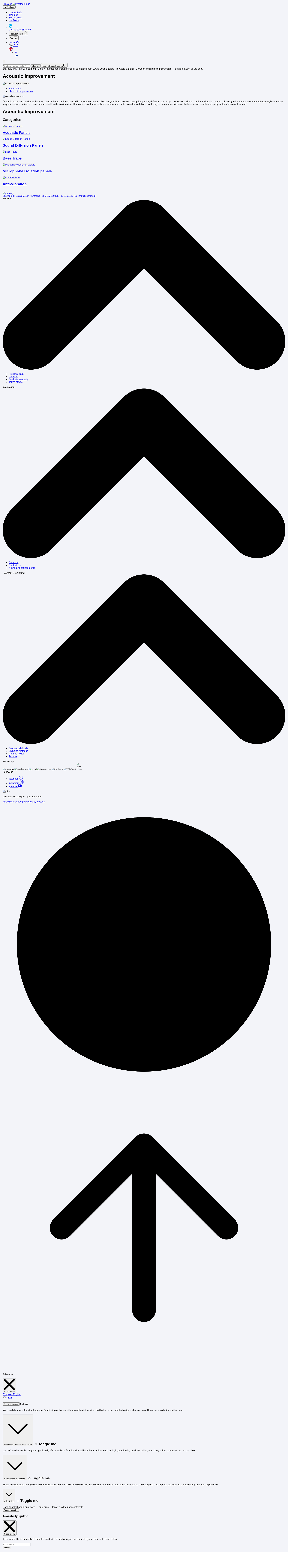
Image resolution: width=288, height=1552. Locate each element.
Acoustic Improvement (21, 91)
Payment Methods (18, 748)
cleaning (35, 66)
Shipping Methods (18, 751)
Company (14, 562)
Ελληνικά (8, 1394)
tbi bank (13, 756)
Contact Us (15, 565)
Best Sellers (15, 17)
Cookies (13, 376)
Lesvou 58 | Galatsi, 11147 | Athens (21, 196)
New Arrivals (15, 12)
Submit (7, 1548)
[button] (147, 49)
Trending (13, 15)
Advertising (9, 1501)
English (17, 1394)
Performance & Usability (14, 1479)
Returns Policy (16, 753)
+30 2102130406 (68, 196)
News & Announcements (22, 568)
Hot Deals (14, 20)
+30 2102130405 (49, 196)
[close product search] (4, 61)
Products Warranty (18, 379)
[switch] (36, 1444)
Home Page (15, 88)
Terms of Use (16, 382)
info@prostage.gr (87, 196)
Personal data (16, 374)
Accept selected (11, 1510)
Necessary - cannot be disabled (18, 1445)
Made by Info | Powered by (24, 801)
